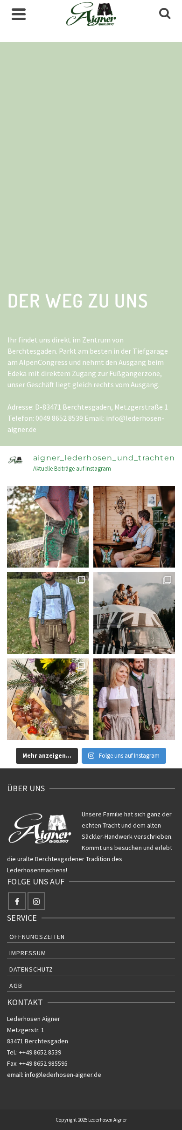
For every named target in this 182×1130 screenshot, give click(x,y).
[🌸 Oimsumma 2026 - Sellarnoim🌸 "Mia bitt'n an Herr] (48, 699)
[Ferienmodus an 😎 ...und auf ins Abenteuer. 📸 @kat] (134, 613)
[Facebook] (17, 901)
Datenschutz (31, 969)
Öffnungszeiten (37, 936)
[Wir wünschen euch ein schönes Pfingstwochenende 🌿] (134, 699)
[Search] (164, 14)
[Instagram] (36, 901)
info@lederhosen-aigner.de (63, 1074)
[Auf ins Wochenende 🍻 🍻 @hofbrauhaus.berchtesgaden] (134, 527)
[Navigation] (18, 14)
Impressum (27, 953)
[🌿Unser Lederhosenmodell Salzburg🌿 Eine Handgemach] (48, 613)
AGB (15, 985)
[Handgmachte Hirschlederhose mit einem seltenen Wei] (48, 527)
